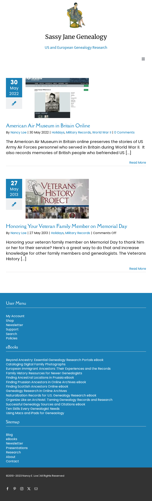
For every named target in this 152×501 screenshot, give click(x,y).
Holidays (58, 132)
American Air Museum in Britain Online (48, 125)
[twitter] (28, 488)
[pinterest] (14, 488)
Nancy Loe (18, 132)
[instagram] (21, 488)
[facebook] (7, 488)
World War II (101, 132)
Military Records (78, 132)
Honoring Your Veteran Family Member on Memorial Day (66, 226)
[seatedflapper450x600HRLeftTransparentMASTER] (76, 4)
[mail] (36, 488)
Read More (137, 162)
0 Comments (124, 132)
